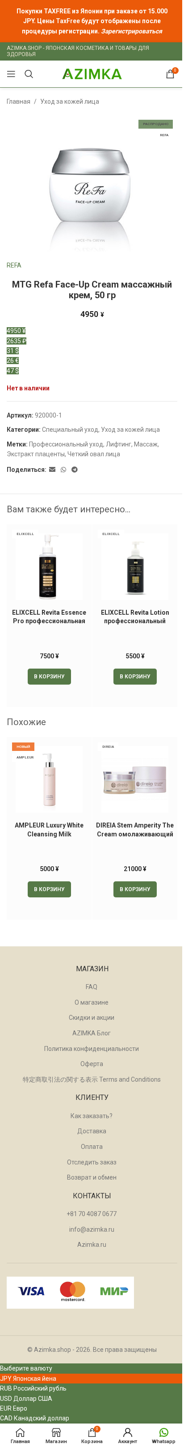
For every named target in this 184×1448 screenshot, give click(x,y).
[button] (49, 677)
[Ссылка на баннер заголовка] (92, 21)
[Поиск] (29, 74)
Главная (18, 101)
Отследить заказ (92, 1162)
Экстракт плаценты (36, 454)
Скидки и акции (91, 1017)
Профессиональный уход (66, 444)
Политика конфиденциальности (91, 1048)
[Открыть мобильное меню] (11, 74)
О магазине (92, 1002)
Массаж (146, 444)
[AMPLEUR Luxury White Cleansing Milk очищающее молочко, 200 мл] (49, 779)
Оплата (92, 1146)
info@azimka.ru (91, 1229)
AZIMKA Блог (91, 1033)
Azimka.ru (91, 1244)
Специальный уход (70, 429)
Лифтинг (118, 444)
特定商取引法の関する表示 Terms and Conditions (92, 1079)
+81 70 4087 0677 (92, 1213)
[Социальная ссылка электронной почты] (52, 470)
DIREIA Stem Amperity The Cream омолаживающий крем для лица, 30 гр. (135, 834)
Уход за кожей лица (69, 101)
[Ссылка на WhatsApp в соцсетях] (63, 470)
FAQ (91, 986)
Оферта (91, 1063)
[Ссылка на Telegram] (74, 470)
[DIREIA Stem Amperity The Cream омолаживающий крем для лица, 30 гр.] (135, 779)
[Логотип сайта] (92, 73)
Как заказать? (92, 1115)
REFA (14, 265)
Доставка (91, 1131)
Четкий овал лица (93, 454)
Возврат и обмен (92, 1177)
